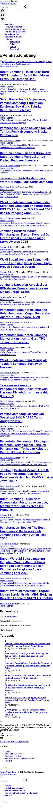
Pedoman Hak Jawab (14, 756)
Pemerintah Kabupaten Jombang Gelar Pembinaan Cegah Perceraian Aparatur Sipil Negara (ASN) (25, 313)
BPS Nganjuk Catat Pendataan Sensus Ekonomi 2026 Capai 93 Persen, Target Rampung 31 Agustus (27, 687)
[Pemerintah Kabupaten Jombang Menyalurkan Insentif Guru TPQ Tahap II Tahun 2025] (26, 329)
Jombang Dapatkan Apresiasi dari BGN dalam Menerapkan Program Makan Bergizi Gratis (24, 288)
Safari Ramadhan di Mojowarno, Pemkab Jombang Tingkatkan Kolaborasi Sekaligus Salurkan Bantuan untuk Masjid (23, 105)
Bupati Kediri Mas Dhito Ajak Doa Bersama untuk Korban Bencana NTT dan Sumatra (28, 676)
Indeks (8, 751)
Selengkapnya (6, 630)
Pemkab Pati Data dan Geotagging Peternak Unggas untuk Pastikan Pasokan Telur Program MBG (27, 700)
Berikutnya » (12, 617)
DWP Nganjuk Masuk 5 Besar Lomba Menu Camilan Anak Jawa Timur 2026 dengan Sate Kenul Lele (26, 712)
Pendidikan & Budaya (9, 66)
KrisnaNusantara (8, 772)
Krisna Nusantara (7, 87)
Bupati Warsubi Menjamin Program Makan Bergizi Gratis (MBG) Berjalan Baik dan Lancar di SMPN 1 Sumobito (26, 594)
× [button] (1, 777)
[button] (25, 7)
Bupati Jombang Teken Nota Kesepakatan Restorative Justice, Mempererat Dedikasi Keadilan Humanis (24, 504)
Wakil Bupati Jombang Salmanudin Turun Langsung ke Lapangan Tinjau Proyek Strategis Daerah (26, 263)
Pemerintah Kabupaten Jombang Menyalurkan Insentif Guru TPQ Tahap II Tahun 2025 (23, 338)
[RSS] (6, 767)
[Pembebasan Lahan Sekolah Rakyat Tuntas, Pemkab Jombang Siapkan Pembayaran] (26, 122)
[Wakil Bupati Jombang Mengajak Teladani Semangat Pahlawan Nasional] (26, 354)
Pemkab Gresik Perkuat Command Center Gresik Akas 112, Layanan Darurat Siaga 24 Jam (27, 644)
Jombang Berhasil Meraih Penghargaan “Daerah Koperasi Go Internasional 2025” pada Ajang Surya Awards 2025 (25, 236)
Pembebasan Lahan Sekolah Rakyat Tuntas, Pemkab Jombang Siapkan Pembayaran (25, 131)
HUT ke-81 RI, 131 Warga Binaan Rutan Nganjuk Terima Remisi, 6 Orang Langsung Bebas (27, 654)
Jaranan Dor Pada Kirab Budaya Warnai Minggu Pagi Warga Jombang (26, 180)
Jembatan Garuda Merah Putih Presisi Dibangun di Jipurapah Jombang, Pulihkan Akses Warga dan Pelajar (28, 665)
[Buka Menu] (2, 15)
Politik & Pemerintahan (10, 140)
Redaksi (8, 761)
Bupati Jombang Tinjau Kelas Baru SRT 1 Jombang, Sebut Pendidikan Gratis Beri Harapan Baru (24, 75)
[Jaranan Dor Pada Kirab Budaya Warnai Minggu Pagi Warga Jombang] (26, 173)
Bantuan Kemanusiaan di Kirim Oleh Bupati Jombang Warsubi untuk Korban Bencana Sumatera (25, 156)
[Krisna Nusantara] (8, 3)
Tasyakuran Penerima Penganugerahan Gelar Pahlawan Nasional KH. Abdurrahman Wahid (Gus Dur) (24, 390)
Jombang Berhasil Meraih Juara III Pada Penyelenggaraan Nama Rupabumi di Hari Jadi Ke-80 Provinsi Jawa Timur (26, 475)
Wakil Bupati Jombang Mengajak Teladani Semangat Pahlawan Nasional (23, 363)
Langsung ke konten (8, 1)
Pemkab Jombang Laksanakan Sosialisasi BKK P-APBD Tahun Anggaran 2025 (22, 417)
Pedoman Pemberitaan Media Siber (20, 758)
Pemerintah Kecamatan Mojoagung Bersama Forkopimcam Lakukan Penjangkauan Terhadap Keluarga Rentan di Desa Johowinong (25, 447)
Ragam (3, 115)
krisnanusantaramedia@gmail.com (14, 741)
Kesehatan (4, 297)
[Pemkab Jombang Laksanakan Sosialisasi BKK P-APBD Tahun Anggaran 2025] (26, 408)
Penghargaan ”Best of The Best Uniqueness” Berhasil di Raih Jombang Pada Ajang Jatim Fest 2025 (23, 533)
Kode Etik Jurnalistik (14, 754)
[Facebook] (6, 765)
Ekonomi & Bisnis (7, 247)
